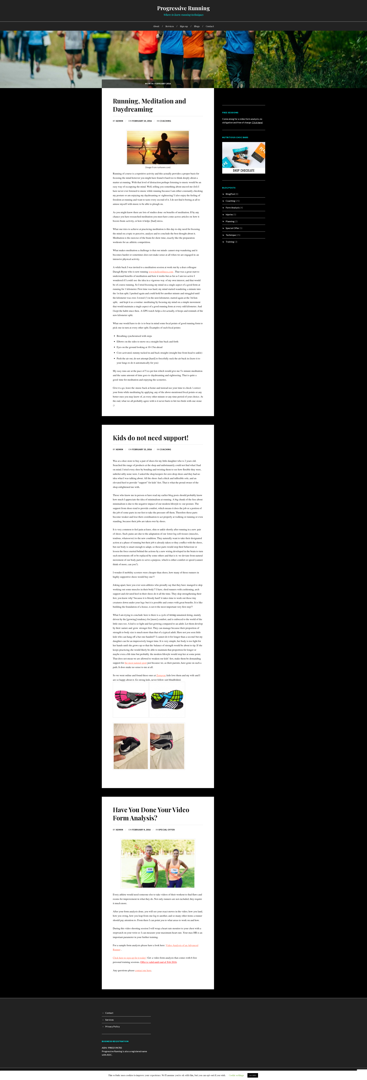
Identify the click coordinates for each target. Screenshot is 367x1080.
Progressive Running (183, 8)
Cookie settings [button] (236, 1075)
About (156, 26)
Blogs (197, 26)
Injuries (229, 214)
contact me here (143, 970)
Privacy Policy (112, 1026)
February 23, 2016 (142, 121)
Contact (210, 26)
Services (170, 26)
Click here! (257, 122)
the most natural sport (136, 662)
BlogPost (230, 194)
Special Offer (166, 830)
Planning (230, 221)
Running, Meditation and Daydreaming (149, 105)
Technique (231, 235)
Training (230, 241)
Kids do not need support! (150, 437)
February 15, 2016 (142, 449)
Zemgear (160, 675)
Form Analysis (233, 207)
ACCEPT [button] (252, 1075)
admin (119, 121)
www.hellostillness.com (161, 271)
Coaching (165, 121)
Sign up (184, 26)
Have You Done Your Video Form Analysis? (151, 813)
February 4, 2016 (141, 830)
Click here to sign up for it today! (130, 957)
